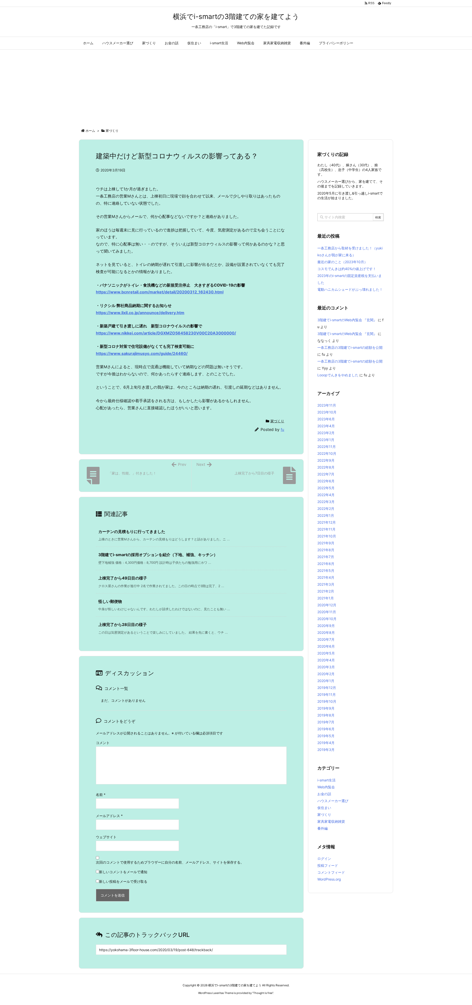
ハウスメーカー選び (332, 801)
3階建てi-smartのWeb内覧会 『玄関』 (347, 320)
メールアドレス (109, 816)
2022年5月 (326, 488)
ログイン (324, 858)
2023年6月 (326, 419)
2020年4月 (326, 660)
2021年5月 (325, 570)
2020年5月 (326, 653)
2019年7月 (325, 722)
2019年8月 (326, 715)
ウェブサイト (106, 837)
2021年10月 (326, 536)
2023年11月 (326, 405)
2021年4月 (325, 577)
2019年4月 (326, 743)
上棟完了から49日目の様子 (122, 578)
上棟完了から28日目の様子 (122, 624)
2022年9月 (326, 460)
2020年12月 (326, 605)
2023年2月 (326, 433)
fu (282, 429)
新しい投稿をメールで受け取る (123, 881)
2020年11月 (326, 612)
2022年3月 (326, 502)
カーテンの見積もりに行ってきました (131, 531)
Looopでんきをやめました (337, 375)
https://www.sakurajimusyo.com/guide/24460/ (142, 353)
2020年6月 (326, 646)
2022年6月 (326, 481)
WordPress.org (329, 879)
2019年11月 (326, 694)
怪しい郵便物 (110, 601)
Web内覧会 (326, 787)
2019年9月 (326, 708)
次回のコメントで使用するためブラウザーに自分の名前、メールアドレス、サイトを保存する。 (170, 862)
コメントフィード (331, 872)
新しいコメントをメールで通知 (123, 872)
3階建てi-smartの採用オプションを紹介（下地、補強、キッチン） (158, 554)
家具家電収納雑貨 (331, 821)
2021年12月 (326, 522)
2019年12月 (326, 687)
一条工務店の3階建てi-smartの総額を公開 (350, 347)
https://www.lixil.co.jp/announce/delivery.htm (140, 312)
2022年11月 (326, 446)
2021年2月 (325, 591)
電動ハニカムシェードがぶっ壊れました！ (350, 289)
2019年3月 (326, 749)
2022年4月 (326, 495)
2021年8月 (325, 550)
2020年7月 (326, 639)
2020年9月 (326, 626)
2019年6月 (326, 729)
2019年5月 (326, 736)
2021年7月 (325, 557)
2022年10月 (326, 453)
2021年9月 (325, 543)
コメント (103, 743)
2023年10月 (327, 412)
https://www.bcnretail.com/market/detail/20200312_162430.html (159, 291)
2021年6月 (325, 564)
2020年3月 (326, 667)
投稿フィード (327, 865)
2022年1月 (325, 515)
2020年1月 (325, 681)
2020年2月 (326, 674)
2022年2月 (325, 508)
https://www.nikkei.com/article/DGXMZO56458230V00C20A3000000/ (166, 333)
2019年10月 (326, 701)
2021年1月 (325, 598)
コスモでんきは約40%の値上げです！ (346, 269)
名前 (100, 794)
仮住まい (324, 808)
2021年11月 (326, 529)
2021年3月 (325, 584)
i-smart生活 (326, 780)
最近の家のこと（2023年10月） (342, 262)
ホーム (90, 131)
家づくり (112, 131)
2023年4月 (326, 426)
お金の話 (324, 794)
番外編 (322, 828)
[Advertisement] (236, 86)
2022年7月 (325, 474)
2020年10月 (327, 619)
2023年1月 (325, 440)
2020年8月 (326, 632)
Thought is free (262, 993)
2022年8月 (326, 467)
